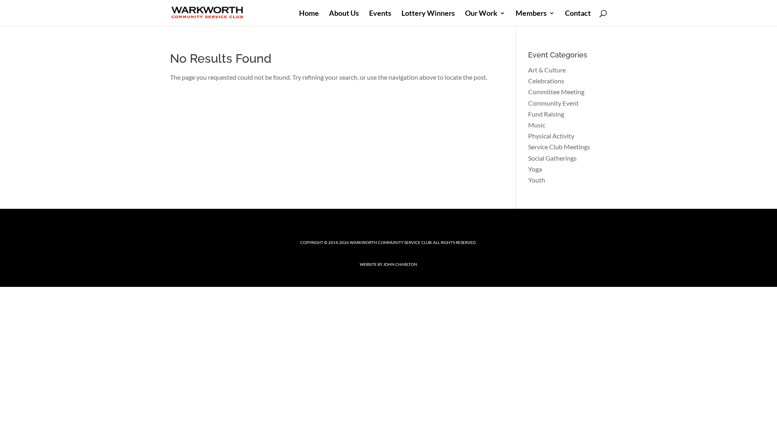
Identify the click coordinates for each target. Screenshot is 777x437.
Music (536, 125)
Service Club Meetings (559, 147)
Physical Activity (551, 136)
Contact (578, 13)
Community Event (553, 103)
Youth (536, 180)
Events (380, 13)
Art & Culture (547, 70)
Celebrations (546, 81)
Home (309, 13)
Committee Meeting (556, 91)
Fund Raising (546, 114)
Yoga (535, 169)
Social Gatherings (552, 158)
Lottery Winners (428, 13)
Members (531, 13)
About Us (344, 13)
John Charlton (400, 264)
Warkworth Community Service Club (390, 242)
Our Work (481, 13)
